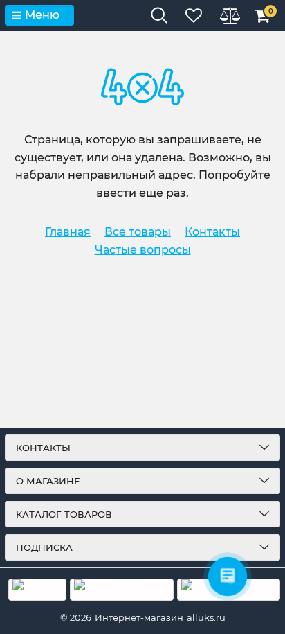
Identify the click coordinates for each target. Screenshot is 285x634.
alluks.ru (206, 617)
